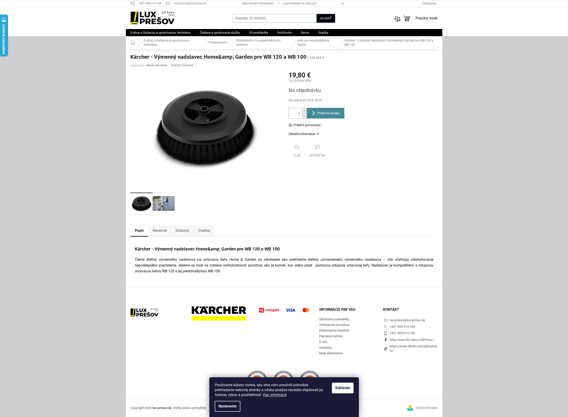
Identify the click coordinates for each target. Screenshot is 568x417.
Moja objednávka (331, 353)
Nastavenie (227, 406)
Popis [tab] (139, 230)
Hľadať (326, 18)
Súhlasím (342, 388)
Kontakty (325, 347)
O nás (323, 342)
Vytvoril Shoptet (427, 408)
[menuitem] (160, 32)
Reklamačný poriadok (334, 330)
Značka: (182, 65)
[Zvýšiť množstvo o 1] (304, 110)
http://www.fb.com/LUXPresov (411, 340)
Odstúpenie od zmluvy (300, 3)
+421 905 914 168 (402, 326)
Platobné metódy (331, 336)
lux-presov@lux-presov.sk (407, 320)
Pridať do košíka (328, 113)
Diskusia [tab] (182, 230)
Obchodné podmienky (258, 3)
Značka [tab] (204, 230)
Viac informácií (275, 395)
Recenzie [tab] (160, 230)
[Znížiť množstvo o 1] (304, 115)
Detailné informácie (302, 134)
